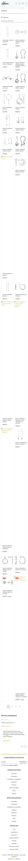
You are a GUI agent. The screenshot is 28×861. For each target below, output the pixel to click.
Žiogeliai (14, 793)
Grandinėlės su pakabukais (14, 779)
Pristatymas (14, 835)
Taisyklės (14, 840)
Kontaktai (14, 843)
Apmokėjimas (14, 832)
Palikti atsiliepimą (5, 726)
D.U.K (14, 829)
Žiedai (14, 790)
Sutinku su (10, 765)
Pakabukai (14, 782)
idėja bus (18, 859)
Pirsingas (14, 785)
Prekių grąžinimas (14, 838)
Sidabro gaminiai (15, 7)
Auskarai (14, 810)
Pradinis (3, 7)
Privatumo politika (14, 846)
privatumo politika (13, 765)
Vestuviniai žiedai (14, 787)
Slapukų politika (14, 849)
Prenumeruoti (23, 761)
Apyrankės (14, 773)
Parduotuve (8, 7)
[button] (21, 746)
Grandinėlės (14, 776)
